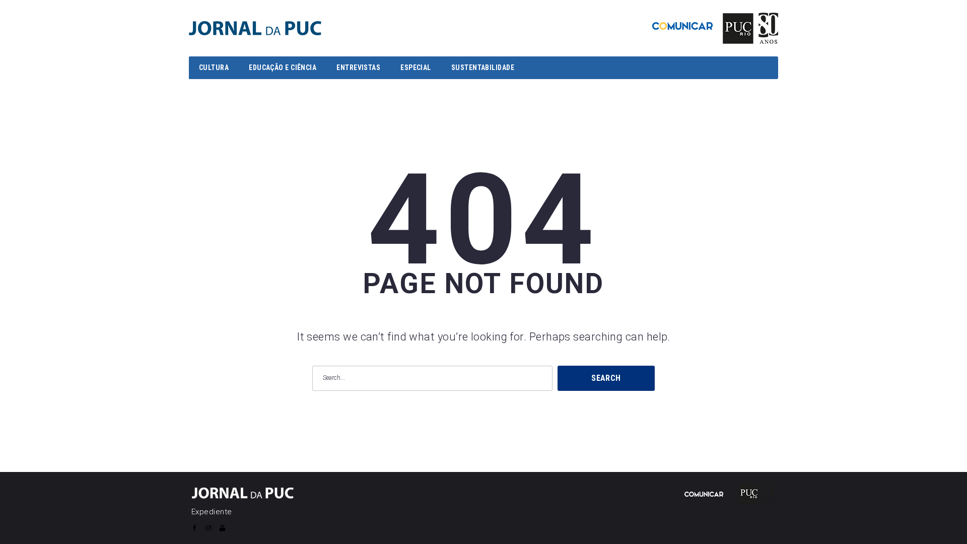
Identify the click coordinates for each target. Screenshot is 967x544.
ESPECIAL (415, 67)
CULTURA (214, 67)
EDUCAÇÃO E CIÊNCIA (282, 67)
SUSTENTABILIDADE (482, 67)
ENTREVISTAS (358, 67)
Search (605, 378)
